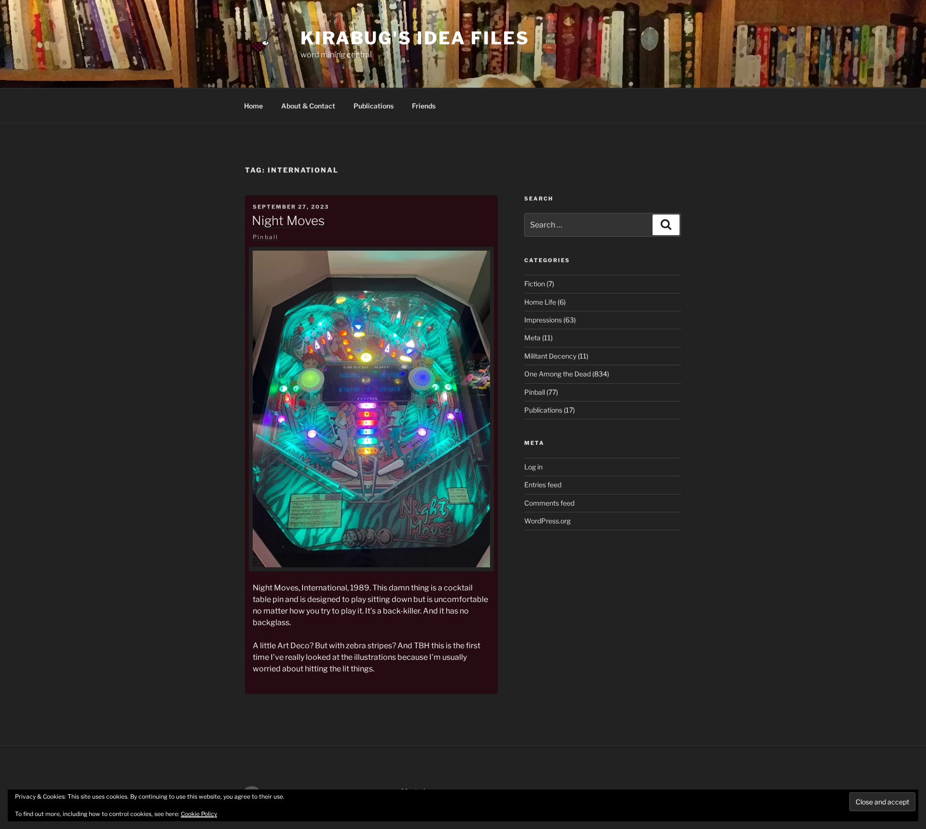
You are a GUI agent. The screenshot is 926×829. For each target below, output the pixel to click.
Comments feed (549, 503)
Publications (374, 106)
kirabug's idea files (415, 38)
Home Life (540, 302)
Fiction (534, 284)
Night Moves (288, 220)
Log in (533, 467)
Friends (424, 106)
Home (253, 106)
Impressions (543, 320)
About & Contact (308, 106)
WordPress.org (547, 521)
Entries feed (542, 485)
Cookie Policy (199, 813)
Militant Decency (550, 356)
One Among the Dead (557, 374)
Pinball (265, 237)
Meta (532, 338)
